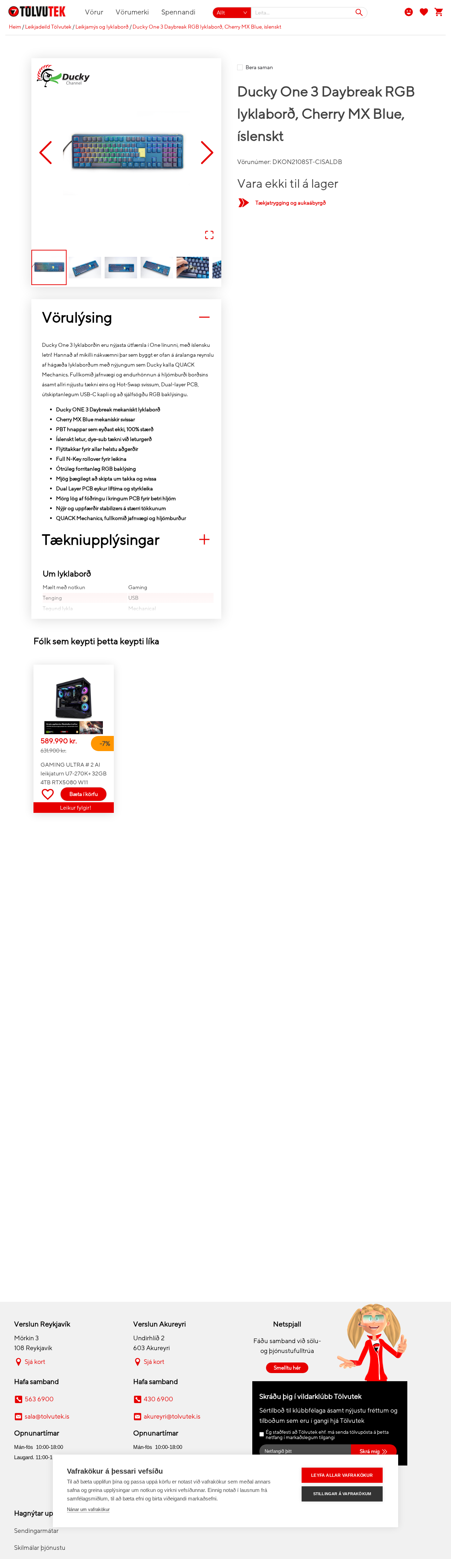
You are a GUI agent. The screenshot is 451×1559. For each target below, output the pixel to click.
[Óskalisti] (424, 11)
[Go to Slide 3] (120, 267)
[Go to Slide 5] (192, 267)
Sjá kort (35, 1362)
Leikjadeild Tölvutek (48, 26)
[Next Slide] (207, 153)
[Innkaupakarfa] (439, 11)
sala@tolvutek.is (47, 1416)
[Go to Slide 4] (156, 267)
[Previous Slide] (45, 153)
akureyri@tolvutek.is (172, 1416)
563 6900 (39, 1399)
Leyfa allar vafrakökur (342, 1475)
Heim (15, 26)
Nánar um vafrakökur (88, 1509)
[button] (126, 153)
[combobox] (309, 12)
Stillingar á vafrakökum (342, 1494)
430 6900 (158, 1399)
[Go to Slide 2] (85, 267)
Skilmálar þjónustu (40, 1547)
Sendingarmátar (36, 1531)
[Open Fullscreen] (209, 235)
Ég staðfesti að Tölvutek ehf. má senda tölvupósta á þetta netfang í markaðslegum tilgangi (327, 1435)
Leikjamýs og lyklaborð (102, 26)
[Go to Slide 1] (49, 267)
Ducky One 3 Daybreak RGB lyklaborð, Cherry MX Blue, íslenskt (206, 26)
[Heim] (41, 12)
